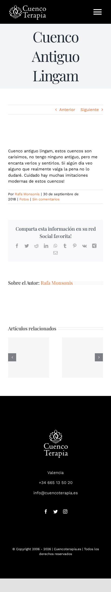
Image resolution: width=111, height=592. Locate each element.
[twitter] (55, 511)
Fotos (24, 199)
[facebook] (46, 511)
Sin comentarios (46, 199)
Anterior (67, 109)
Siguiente (90, 109)
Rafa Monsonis (27, 194)
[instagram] (65, 511)
